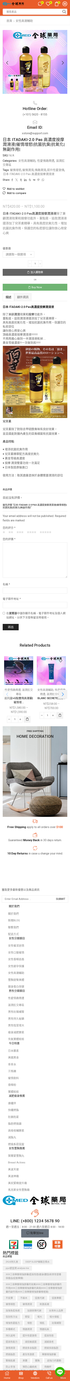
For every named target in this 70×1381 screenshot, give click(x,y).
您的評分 (9, 527)
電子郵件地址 (12, 598)
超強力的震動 (54, 1360)
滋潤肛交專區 (55, 694)
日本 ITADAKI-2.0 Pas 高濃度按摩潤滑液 (28, 174)
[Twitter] (10, 882)
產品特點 (8, 441)
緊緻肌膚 (10, 1360)
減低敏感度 (31, 1341)
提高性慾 (49, 1335)
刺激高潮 (44, 1304)
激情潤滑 (10, 1348)
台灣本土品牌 (56, 1310)
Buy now (37, 287)
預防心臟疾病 (30, 1366)
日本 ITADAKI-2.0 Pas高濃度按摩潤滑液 (29, 213)
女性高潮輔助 (24, 21)
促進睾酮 (56, 1298)
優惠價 (7, 248)
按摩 (31, 314)
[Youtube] (25, 882)
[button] (7, 62)
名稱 (6, 584)
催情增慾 (15, 170)
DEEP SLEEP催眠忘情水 (37, 1261)
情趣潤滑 (40, 170)
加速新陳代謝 (34, 1310)
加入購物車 (37, 272)
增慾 (29, 1323)
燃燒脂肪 (10, 1354)
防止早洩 (10, 1366)
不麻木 (23, 1298)
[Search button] (64, 12)
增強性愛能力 (13, 1323)
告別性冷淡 (11, 1316)
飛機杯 (47, 1366)
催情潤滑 (28, 170)
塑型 (27, 1316)
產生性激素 (28, 1354)
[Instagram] (18, 882)
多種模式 (10, 1329)
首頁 (9, 21)
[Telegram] (32, 882)
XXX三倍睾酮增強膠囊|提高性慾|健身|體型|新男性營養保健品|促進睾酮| (33, 1276)
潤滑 (17, 314)
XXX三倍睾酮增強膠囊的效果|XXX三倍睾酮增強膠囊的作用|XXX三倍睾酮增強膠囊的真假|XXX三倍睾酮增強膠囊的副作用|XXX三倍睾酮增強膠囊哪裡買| (34, 1288)
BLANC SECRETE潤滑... (51, 698)
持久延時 (10, 1335)
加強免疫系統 (13, 1310)
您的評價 (9, 539)
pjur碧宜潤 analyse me (17, 1268)
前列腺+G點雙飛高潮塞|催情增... (18, 700)
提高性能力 (11, 1341)
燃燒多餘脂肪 (51, 1348)
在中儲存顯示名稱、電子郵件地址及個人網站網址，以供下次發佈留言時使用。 (36, 615)
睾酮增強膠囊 (49, 1354)
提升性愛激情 (55, 170)
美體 (25, 1360)
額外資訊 (23, 297)
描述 (8, 297)
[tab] (8, 297)
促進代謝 (39, 1298)
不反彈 (9, 1298)
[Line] (60, 1372)
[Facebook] (3, 882)
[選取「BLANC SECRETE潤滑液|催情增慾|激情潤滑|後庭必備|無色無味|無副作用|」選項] (59, 715)
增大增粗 (54, 1316)
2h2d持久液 (12, 1261)
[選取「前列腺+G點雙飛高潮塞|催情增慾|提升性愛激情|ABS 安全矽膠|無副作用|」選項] (27, 719)
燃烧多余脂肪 (30, 1348)
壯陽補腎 (56, 1323)
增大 (39, 1316)
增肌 (42, 1323)
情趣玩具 (44, 1329)
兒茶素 (7, 421)
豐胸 (37, 1360)
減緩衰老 (49, 1341)
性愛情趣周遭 (45, 160)
